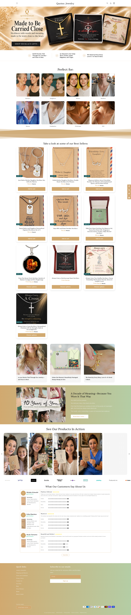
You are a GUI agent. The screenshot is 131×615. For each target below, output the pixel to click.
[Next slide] (129, 454)
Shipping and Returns (22, 573)
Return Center (20, 594)
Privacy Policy (20, 578)
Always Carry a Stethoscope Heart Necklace (65, 278)
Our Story (18, 583)
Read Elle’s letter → (79, 416)
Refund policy (59, 612)
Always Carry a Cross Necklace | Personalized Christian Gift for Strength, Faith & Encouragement (31, 327)
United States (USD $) (23, 607)
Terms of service (75, 612)
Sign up (65, 581)
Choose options (32, 287)
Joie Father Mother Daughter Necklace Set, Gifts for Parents (31, 181)
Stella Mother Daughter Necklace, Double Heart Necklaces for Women (65, 181)
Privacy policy (67, 612)
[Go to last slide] (2, 454)
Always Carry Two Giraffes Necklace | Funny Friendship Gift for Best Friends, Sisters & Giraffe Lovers (99, 279)
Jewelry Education (21, 570)
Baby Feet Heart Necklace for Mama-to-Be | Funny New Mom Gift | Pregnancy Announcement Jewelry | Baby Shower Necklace (99, 231)
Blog (17, 586)
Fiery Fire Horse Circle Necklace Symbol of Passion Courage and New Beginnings (31, 279)
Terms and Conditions (22, 575)
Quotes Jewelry (51, 612)
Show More (65, 555)
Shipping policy (83, 612)
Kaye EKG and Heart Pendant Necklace (65, 228)
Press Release (20, 589)
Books (17, 591)
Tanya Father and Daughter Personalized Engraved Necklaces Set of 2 (31, 229)
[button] (17, 3)
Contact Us (19, 581)
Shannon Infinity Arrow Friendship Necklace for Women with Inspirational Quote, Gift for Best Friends (99, 181)
